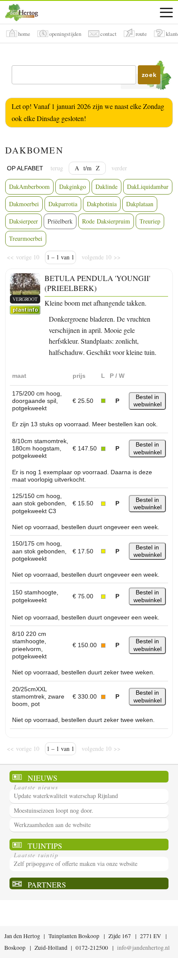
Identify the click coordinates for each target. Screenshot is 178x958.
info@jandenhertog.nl (143, 948)
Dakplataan (139, 204)
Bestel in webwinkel (148, 400)
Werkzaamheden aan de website (52, 825)
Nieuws (42, 777)
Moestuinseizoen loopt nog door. (53, 810)
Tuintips (45, 845)
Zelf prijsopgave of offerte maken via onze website (75, 863)
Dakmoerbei (24, 204)
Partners (47, 884)
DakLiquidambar (147, 186)
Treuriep (150, 221)
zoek (149, 74)
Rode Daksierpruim (106, 221)
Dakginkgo (72, 186)
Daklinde (106, 186)
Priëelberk (60, 221)
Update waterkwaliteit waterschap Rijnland (66, 796)
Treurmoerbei (25, 238)
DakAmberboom (29, 186)
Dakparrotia (62, 204)
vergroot (25, 299)
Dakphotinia (102, 204)
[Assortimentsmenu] (166, 12)
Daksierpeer (23, 221)
